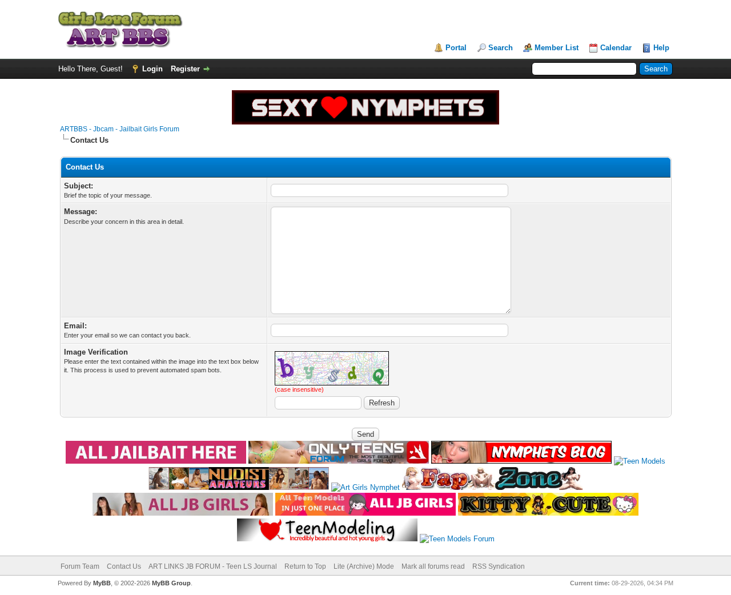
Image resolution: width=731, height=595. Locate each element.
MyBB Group (171, 583)
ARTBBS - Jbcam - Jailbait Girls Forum (119, 129)
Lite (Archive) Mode (364, 566)
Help (661, 47)
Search (500, 47)
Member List (557, 47)
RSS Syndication (498, 566)
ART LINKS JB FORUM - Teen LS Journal (212, 566)
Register (185, 69)
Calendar (616, 47)
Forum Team (80, 566)
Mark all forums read (433, 566)
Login (152, 69)
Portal (456, 47)
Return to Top (305, 566)
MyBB (102, 583)
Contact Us (124, 566)
